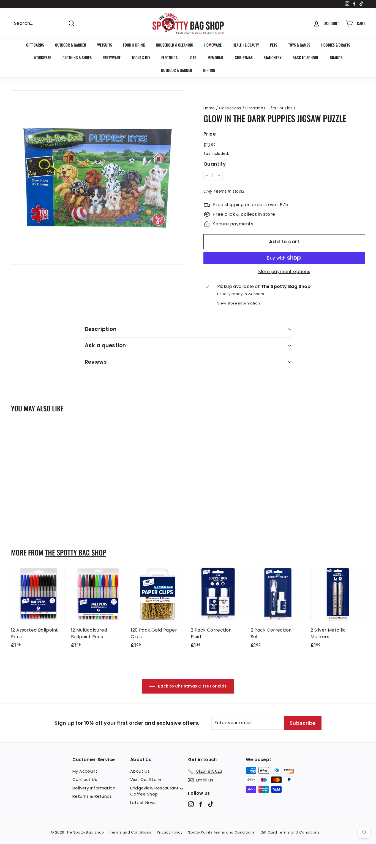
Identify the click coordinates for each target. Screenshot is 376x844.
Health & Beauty (246, 45)
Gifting (209, 70)
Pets (273, 45)
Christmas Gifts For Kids (269, 108)
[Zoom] (98, 177)
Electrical (170, 57)
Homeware (213, 45)
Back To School (306, 57)
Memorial (216, 57)
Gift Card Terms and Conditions (290, 832)
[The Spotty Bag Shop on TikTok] (211, 804)
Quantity (214, 164)
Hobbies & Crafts (335, 45)
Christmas (244, 57)
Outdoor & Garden (70, 45)
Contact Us (84, 779)
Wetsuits (104, 45)
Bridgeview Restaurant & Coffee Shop (156, 791)
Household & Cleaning (174, 45)
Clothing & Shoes (77, 57)
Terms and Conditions (130, 832)
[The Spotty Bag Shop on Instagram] (191, 804)
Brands (336, 57)
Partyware (112, 57)
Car (193, 57)
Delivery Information (93, 788)
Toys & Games (299, 45)
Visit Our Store (145, 779)
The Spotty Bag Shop (75, 552)
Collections (230, 108)
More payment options (284, 271)
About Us (140, 771)
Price (209, 134)
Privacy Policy (170, 832)
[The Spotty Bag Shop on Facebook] (201, 804)
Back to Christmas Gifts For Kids (192, 686)
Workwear (42, 57)
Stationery (273, 57)
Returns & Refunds (92, 796)
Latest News (143, 802)
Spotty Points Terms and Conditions (221, 832)
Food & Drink (134, 45)
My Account (84, 771)
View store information (238, 303)
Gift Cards (35, 45)
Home (209, 108)
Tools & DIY (141, 57)
